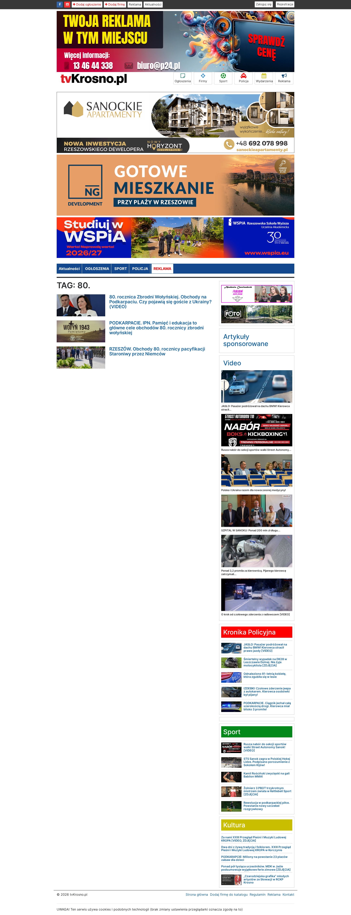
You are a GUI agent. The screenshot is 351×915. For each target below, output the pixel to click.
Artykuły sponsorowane (245, 340)
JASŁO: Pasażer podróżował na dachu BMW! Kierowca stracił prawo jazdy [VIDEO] (265, 647)
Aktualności (153, 4)
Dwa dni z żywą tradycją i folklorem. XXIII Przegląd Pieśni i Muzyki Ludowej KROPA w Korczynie (256, 848)
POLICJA (140, 268)
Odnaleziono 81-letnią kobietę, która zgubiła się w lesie (265, 675)
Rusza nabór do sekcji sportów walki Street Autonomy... (256, 449)
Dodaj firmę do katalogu (229, 894)
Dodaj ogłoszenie (88, 4)
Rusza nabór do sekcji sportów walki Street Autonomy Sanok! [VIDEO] (265, 747)
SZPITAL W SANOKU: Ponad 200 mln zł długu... (250, 530)
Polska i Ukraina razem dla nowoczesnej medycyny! (253, 490)
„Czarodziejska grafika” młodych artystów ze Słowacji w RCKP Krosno (266, 879)
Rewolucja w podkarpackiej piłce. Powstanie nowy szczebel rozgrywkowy (267, 806)
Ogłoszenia (183, 81)
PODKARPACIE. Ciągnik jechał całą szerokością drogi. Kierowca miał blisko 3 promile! (267, 706)
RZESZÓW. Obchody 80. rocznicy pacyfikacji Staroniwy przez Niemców (157, 351)
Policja (243, 81)
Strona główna (197, 894)
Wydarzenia (264, 81)
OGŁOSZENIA (97, 268)
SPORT (120, 268)
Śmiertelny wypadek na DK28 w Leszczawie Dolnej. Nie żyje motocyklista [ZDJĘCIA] (265, 662)
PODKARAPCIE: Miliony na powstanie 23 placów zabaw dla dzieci (254, 858)
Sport (223, 81)
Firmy (203, 81)
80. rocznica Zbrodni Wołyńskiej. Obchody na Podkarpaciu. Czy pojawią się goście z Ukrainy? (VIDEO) (160, 301)
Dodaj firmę (116, 4)
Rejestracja (285, 4)
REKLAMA (162, 268)
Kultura (234, 825)
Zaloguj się (264, 4)
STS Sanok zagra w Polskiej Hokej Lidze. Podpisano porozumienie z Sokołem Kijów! (267, 762)
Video (232, 363)
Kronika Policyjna (249, 632)
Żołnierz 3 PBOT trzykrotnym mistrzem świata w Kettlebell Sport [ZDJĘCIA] (267, 791)
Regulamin (257, 894)
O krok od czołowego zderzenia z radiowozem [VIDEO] (255, 614)
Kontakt (288, 894)
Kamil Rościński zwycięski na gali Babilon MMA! (267, 775)
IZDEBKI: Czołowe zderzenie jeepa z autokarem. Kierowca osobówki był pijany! (267, 691)
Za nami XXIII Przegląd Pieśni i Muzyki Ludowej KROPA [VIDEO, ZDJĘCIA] (253, 838)
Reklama (135, 4)
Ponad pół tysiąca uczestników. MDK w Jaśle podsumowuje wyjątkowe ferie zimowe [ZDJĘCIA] (256, 868)
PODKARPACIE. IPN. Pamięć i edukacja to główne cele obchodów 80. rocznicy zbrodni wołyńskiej (156, 327)
